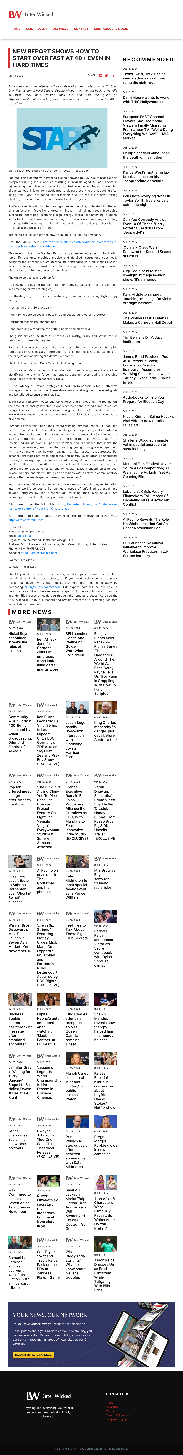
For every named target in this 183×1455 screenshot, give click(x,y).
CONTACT (81, 28)
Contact (111, 1411)
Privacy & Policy (117, 1419)
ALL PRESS (60, 28)
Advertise (112, 1407)
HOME (15, 28)
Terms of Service (117, 1415)
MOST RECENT (36, 28)
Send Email (24, 535)
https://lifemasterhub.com (25, 520)
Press (109, 1402)
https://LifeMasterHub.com (39, 553)
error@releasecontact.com (43, 587)
